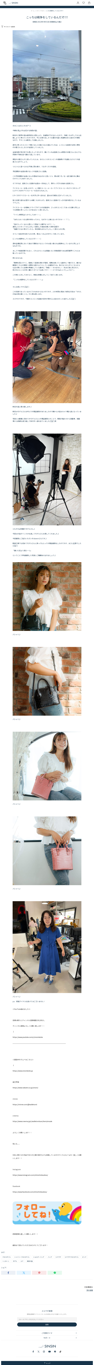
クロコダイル (6, 1257)
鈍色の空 (30, 1261)
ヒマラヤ (58, 1257)
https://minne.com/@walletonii (25, 1104)
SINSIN (13, 3)
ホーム (32, 11)
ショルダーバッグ (38, 1257)
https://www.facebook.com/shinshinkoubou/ (30, 1192)
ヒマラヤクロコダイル (72, 1257)
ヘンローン (5, 1261)
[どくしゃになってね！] (47, 1212)
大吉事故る (88, 1287)
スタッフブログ (40, 11)
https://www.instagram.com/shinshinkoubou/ (30, 1175)
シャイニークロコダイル (21, 1257)
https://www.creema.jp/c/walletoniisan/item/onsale (32, 1121)
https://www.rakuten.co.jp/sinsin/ (25, 1087)
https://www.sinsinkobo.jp (23, 1071)
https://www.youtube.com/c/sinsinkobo (28, 1037)
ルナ (22, 1261)
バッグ (50, 1257)
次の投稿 (89, 1290)
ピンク (84, 1257)
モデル (15, 1261)
